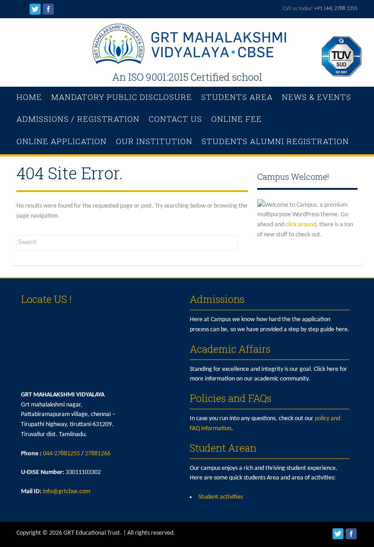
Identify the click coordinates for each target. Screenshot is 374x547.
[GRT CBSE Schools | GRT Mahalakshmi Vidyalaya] (187, 62)
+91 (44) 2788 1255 (336, 8)
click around (301, 224)
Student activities (220, 497)
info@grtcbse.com (66, 491)
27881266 (97, 453)
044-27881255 (61, 453)
